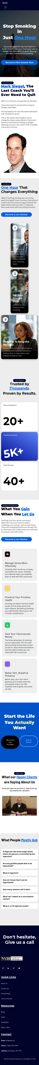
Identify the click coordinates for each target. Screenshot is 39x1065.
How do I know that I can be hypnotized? (15, 881)
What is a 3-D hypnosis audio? (16, 906)
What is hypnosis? (10, 873)
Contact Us (5, 988)
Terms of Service (6, 999)
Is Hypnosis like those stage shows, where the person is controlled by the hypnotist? (19, 854)
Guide (3, 1017)
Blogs (3, 1012)
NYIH (5, 2)
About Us (4, 983)
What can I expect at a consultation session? (18, 897)
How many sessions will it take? (16, 889)
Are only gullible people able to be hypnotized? (17, 864)
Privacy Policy (5, 993)
